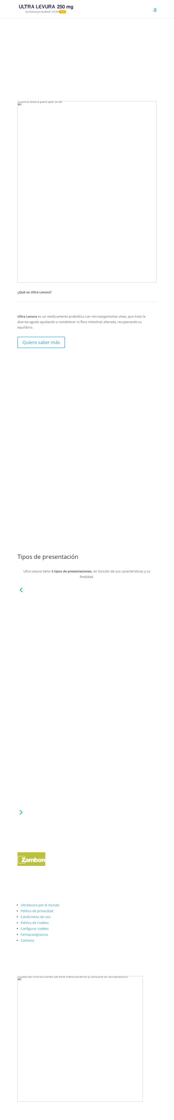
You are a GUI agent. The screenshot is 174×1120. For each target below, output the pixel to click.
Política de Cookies (35, 923)
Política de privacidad (37, 911)
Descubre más (87, 53)
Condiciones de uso (35, 917)
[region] (87, 701)
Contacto (27, 940)
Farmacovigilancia (34, 934)
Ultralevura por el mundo (40, 905)
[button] (87, 590)
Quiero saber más (41, 342)
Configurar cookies (35, 928)
